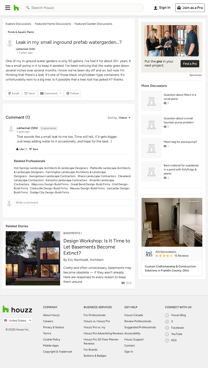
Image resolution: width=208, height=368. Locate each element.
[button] (7, 7)
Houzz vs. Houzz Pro (97, 321)
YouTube (176, 334)
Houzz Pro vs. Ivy (94, 327)
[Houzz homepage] (16, 7)
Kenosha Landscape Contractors (66, 180)
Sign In (128, 351)
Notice (59, 327)
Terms (47, 333)
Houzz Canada (133, 315)
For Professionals (95, 315)
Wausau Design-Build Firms (87, 188)
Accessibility (132, 333)
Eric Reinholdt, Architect (86, 260)
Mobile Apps (51, 345)
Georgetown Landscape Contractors (52, 176)
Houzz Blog (178, 315)
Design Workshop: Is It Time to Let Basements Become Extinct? (96, 247)
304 (129, 283)
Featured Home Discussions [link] (53, 24)
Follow (74, 93)
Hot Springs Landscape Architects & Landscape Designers (51, 168)
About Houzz (51, 315)
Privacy (47, 327)
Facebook (177, 327)
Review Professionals (137, 321)
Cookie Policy (51, 339)
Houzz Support (134, 339)
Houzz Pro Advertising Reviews (103, 333)
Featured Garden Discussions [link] (93, 24)
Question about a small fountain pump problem (179, 120)
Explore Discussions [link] (18, 24)
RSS (174, 340)
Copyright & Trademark (57, 351)
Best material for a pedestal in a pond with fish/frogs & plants (181, 169)
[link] (177, 256)
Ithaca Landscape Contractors (97, 176)
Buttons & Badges (95, 355)
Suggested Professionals (140, 327)
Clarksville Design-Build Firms (49, 188)
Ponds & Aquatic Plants (21, 32)
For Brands (91, 349)
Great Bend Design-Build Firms (90, 184)
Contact (129, 345)
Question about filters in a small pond (180, 97)
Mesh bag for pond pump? (180, 142)
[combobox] (84, 8)
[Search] (28, 8)
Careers (48, 321)
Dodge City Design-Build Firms (49, 192)
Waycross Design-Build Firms (50, 184)
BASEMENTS (71, 233)
